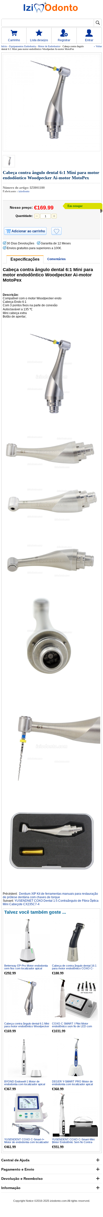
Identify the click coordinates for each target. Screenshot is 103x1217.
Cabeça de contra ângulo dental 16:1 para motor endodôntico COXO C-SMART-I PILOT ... (74, 968)
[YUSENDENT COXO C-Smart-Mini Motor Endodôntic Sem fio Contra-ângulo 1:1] (75, 1114)
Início (4, 46)
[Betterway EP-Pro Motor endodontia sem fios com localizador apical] (27, 940)
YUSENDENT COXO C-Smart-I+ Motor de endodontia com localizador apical (26, 1142)
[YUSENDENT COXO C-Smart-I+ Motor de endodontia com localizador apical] (27, 1114)
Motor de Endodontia (49, 46)
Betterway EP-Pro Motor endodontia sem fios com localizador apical (26, 967)
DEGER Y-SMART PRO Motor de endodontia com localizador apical (72, 1083)
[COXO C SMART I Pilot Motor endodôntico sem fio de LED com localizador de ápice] (75, 998)
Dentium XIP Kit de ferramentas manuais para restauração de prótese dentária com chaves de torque (50, 895)
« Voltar (98, 46)
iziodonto (24, 191)
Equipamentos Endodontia (22, 46)
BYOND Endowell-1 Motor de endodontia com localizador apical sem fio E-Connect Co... (24, 1084)
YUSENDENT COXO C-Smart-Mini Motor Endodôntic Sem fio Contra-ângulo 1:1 (73, 1142)
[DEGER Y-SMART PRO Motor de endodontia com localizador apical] (75, 1056)
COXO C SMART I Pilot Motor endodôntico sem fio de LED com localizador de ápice (72, 1026)
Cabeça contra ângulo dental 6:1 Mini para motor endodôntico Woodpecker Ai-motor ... (26, 1026)
